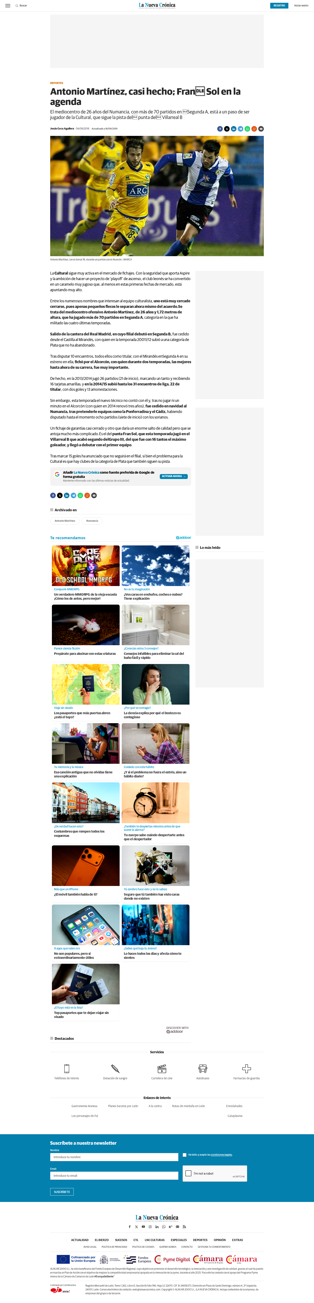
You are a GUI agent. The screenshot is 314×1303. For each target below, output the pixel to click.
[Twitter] (227, 129)
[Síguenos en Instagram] (150, 1226)
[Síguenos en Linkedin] (157, 1226)
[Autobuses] (202, 1071)
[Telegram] (240, 129)
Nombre (54, 1150)
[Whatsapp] (247, 129)
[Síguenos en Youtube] (143, 1226)
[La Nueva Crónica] (157, 1220)
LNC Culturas (154, 1240)
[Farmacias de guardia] (246, 1071)
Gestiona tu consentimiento (214, 1247)
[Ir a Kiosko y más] (170, 1226)
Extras (237, 1240)
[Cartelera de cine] (161, 1071)
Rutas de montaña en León (188, 1106)
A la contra (155, 1106)
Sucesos (121, 1240)
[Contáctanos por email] (177, 1226)
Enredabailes (234, 1106)
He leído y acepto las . (210, 1155)
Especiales (179, 1240)
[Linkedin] (233, 129)
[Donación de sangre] (115, 1071)
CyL (136, 1240)
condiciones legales (221, 1155)
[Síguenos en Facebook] (129, 1226)
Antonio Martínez (65, 521)
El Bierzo (102, 1240)
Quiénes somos (167, 1247)
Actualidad (79, 1240)
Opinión (220, 1240)
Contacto (187, 1247)
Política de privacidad (114, 1247)
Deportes (56, 83)
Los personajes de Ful (85, 1116)
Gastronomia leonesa (84, 1106)
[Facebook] (220, 129)
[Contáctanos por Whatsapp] (163, 1226)
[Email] (261, 129)
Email (53, 1169)
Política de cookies (143, 1247)
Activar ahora (172, 476)
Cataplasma (235, 1116)
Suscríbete (62, 1192)
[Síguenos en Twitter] (136, 1226)
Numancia (92, 521)
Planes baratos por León (123, 1106)
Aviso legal (90, 1247)
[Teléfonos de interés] (66, 1071)
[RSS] (184, 1226)
